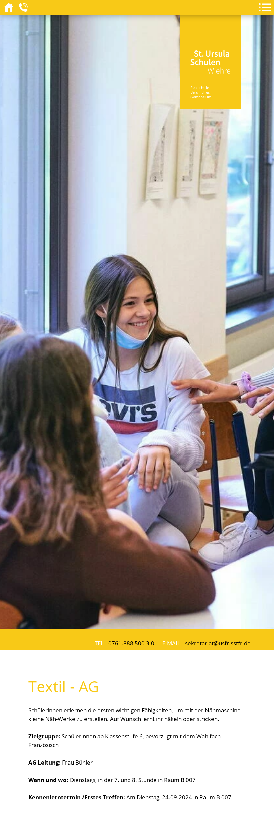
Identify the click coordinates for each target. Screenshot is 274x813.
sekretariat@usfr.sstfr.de (218, 643)
